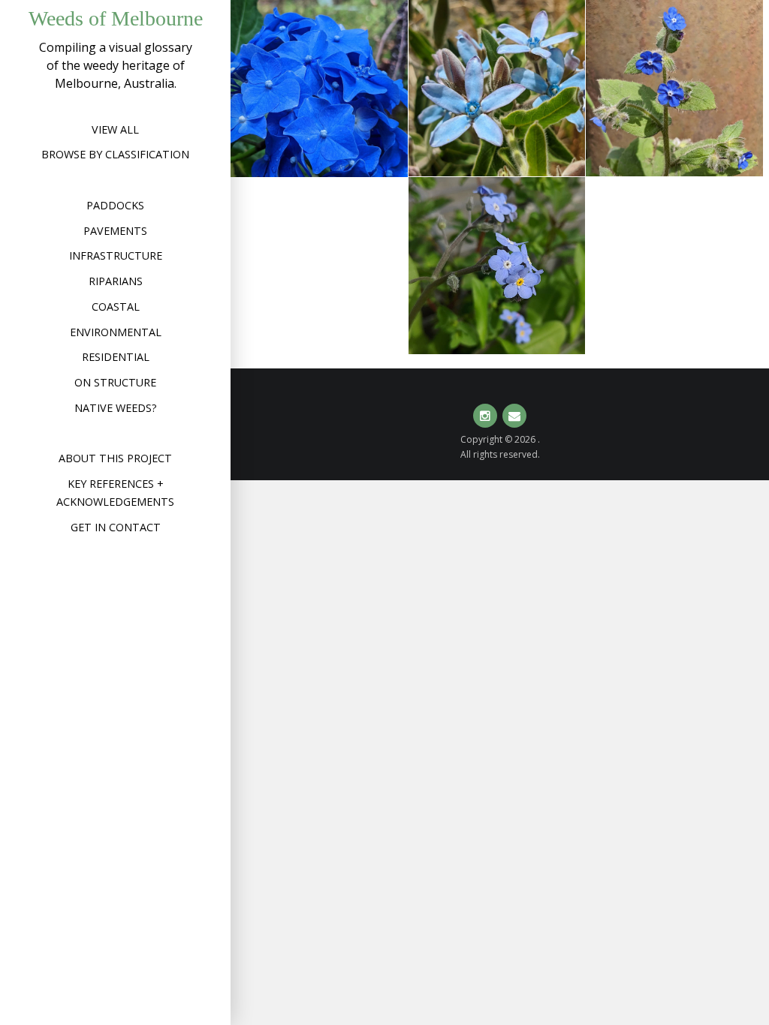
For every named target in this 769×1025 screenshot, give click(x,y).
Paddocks (115, 205)
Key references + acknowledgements (115, 492)
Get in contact (116, 527)
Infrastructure (115, 255)
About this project (115, 458)
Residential (115, 357)
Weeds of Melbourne (116, 18)
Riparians (116, 281)
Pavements (115, 231)
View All (115, 129)
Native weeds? (115, 408)
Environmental (115, 332)
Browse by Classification (115, 154)
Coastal (116, 306)
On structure (115, 382)
